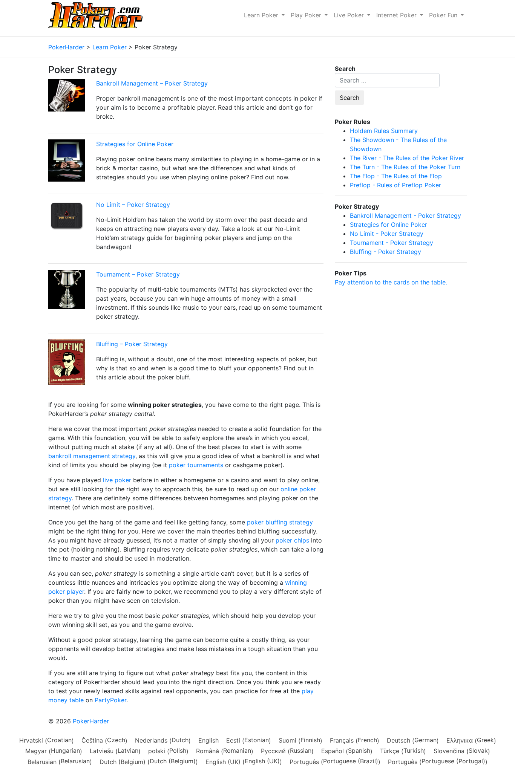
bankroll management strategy (91, 456)
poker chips (292, 540)
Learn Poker (262, 15)
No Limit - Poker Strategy (386, 233)
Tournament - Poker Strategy (391, 242)
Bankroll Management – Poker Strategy (152, 83)
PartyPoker (110, 700)
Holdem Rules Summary (384, 130)
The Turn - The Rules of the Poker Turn (405, 167)
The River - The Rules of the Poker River (407, 158)
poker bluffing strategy (280, 522)
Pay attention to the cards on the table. (391, 282)
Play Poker (307, 15)
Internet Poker (397, 15)
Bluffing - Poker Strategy (385, 251)
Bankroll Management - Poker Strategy (405, 215)
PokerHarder (91, 721)
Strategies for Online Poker (134, 144)
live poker (117, 480)
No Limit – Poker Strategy (133, 204)
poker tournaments (196, 465)
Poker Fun (444, 15)
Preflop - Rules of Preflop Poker (395, 185)
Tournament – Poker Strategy (138, 274)
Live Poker (350, 15)
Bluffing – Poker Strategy (132, 344)
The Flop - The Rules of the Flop (396, 176)
